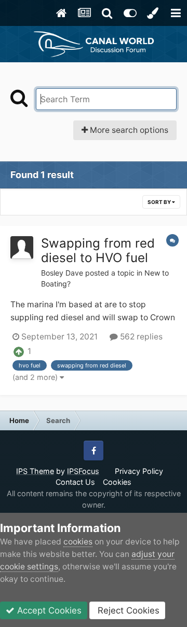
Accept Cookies (48, 610)
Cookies (117, 482)
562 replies (140, 337)
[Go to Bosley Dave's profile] (21, 247)
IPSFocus (83, 471)
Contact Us (75, 482)
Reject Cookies (127, 610)
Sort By (160, 202)
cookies (77, 542)
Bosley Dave (62, 272)
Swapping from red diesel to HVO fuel (98, 251)
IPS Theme (35, 471)
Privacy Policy (139, 471)
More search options (128, 130)
